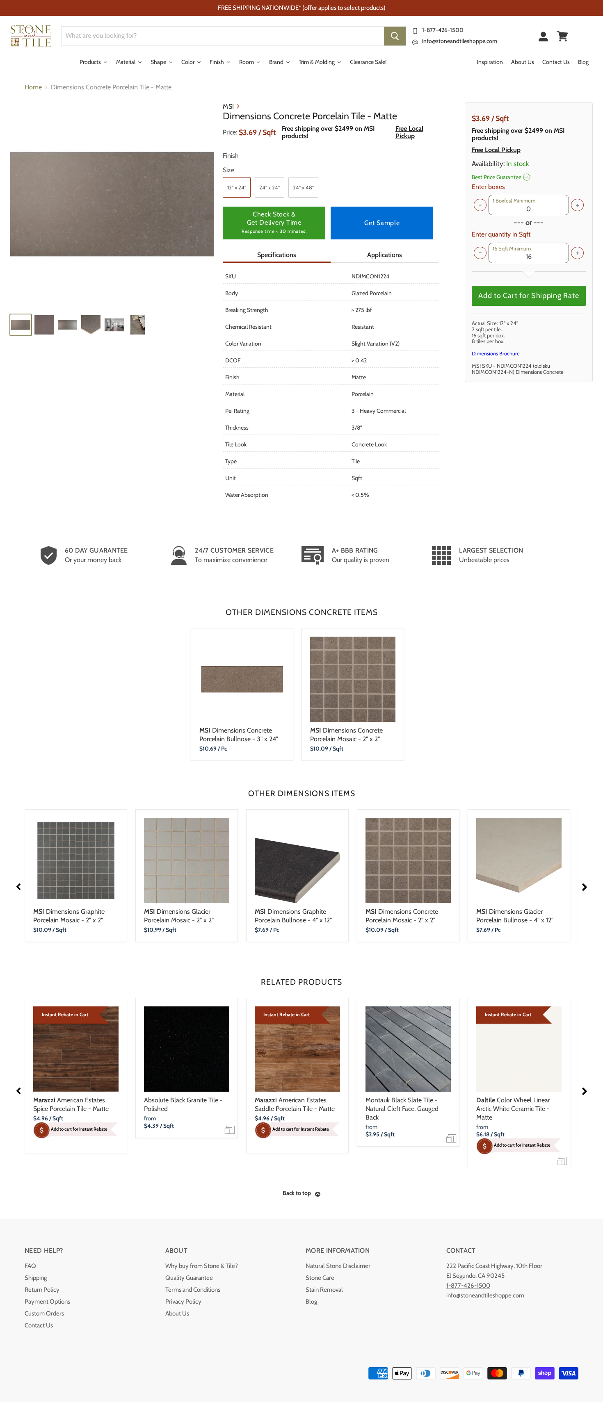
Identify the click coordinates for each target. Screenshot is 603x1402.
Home (33, 87)
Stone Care (320, 1277)
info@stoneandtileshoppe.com (459, 41)
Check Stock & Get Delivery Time (274, 222)
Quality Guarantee (189, 1277)
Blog (311, 1301)
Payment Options (47, 1301)
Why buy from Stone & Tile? (201, 1266)
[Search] (395, 36)
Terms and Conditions (192, 1289)
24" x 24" (269, 187)
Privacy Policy (183, 1301)
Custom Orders (44, 1313)
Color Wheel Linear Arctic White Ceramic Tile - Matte (513, 1108)
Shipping (36, 1277)
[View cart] (562, 36)
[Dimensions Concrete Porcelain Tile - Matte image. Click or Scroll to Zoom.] (112, 204)
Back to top (297, 1193)
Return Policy (42, 1289)
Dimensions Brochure (496, 353)
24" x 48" (303, 187)
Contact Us (39, 1325)
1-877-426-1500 (443, 30)
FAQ (30, 1266)
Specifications (276, 255)
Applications (384, 255)
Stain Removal (324, 1289)
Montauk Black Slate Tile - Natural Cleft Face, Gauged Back (402, 1108)
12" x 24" (236, 187)
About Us (177, 1313)
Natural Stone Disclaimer (338, 1266)
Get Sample (382, 223)
